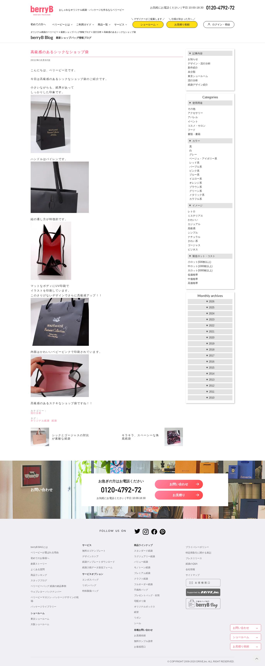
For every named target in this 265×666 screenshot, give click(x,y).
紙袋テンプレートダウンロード (98, 561)
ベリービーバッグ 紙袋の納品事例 (48, 586)
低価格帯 (193, 274)
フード (191, 129)
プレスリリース (194, 558)
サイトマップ (193, 575)
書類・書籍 (194, 134)
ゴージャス (194, 245)
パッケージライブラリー (43, 606)
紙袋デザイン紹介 (198, 84)
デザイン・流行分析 (199, 63)
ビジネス (193, 249)
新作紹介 (193, 67)
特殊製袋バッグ (90, 591)
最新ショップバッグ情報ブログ (76, 32)
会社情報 (190, 569)
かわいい (193, 219)
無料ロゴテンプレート (94, 550)
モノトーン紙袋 (142, 567)
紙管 (136, 612)
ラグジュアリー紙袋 (144, 556)
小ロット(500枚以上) (199, 261)
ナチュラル (194, 236)
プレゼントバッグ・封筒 (147, 595)
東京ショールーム (198, 76)
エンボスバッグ (90, 579)
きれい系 (193, 241)
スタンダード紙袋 (143, 550)
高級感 (191, 228)
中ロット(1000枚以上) (200, 266)
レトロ (191, 211)
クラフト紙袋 (141, 578)
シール (137, 623)
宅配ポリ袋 (140, 601)
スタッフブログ (39, 580)
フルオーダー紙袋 (143, 584)
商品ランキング (39, 575)
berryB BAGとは (39, 547)
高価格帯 (193, 283)
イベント (193, 121)
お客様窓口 (140, 646)
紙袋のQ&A (191, 563)
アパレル (193, 117)
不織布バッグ (141, 589)
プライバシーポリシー (197, 547)
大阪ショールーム (40, 624)
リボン (137, 617)
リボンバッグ (89, 585)
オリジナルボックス (144, 606)
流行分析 (97, 32)
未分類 (191, 71)
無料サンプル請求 (143, 641)
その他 (191, 108)
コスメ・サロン (196, 125)
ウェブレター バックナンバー (46, 591)
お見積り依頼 (182, 23)
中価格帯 (193, 279)
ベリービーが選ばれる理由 (45, 552)
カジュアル (194, 224)
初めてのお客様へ (40, 558)
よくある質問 (38, 569)
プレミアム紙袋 (142, 573)
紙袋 (54, 420)
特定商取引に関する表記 (198, 552)
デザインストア (90, 556)
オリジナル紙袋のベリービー (44, 32)
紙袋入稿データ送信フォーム (97, 567)
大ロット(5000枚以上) (200, 270)
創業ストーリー (39, 563)
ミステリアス (195, 215)
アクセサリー (195, 113)
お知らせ (193, 59)
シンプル (193, 232)
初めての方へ (38, 24)
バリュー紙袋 (141, 561)
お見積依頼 (140, 635)
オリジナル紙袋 (40, 420)
